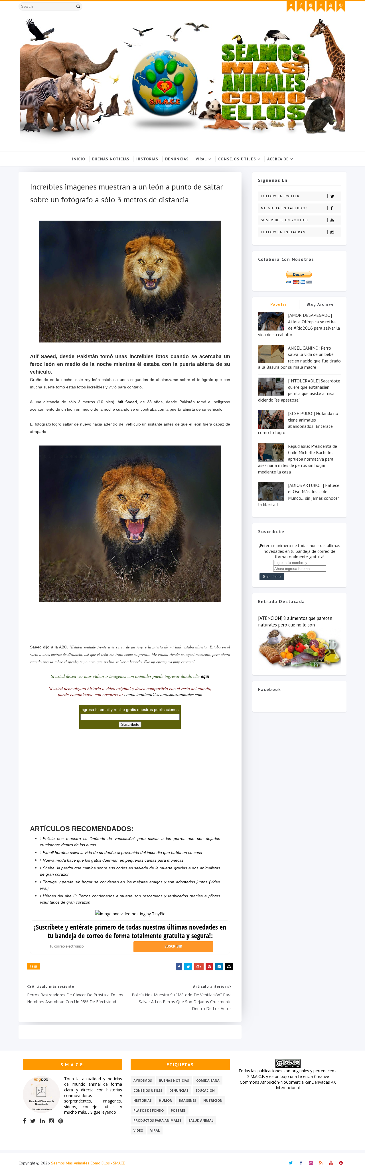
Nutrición (212, 1100)
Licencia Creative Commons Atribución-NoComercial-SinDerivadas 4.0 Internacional (288, 1082)
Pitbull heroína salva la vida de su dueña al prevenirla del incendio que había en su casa (122, 852)
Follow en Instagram (283, 232)
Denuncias (177, 159)
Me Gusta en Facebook (284, 208)
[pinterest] (340, 6)
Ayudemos (142, 1080)
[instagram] (311, 6)
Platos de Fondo (148, 1110)
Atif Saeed (127, 402)
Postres (178, 1110)
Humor (165, 1100)
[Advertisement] (130, 619)
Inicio (78, 159)
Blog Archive (320, 304)
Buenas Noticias (110, 159)
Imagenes (187, 1100)
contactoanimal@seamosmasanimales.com (163, 694)
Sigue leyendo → (105, 1112)
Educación (205, 1090)
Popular (278, 304)
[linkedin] (42, 1121)
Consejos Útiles (237, 159)
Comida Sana (208, 1080)
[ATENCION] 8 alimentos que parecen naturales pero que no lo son (295, 621)
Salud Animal (200, 1120)
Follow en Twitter (280, 196)
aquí (205, 676)
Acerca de (278, 159)
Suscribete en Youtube (285, 220)
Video (138, 1130)
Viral (201, 159)
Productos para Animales (157, 1120)
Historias (147, 159)
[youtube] (331, 6)
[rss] (321, 6)
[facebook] (301, 6)
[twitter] (291, 6)
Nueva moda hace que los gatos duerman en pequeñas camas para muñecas (113, 860)
